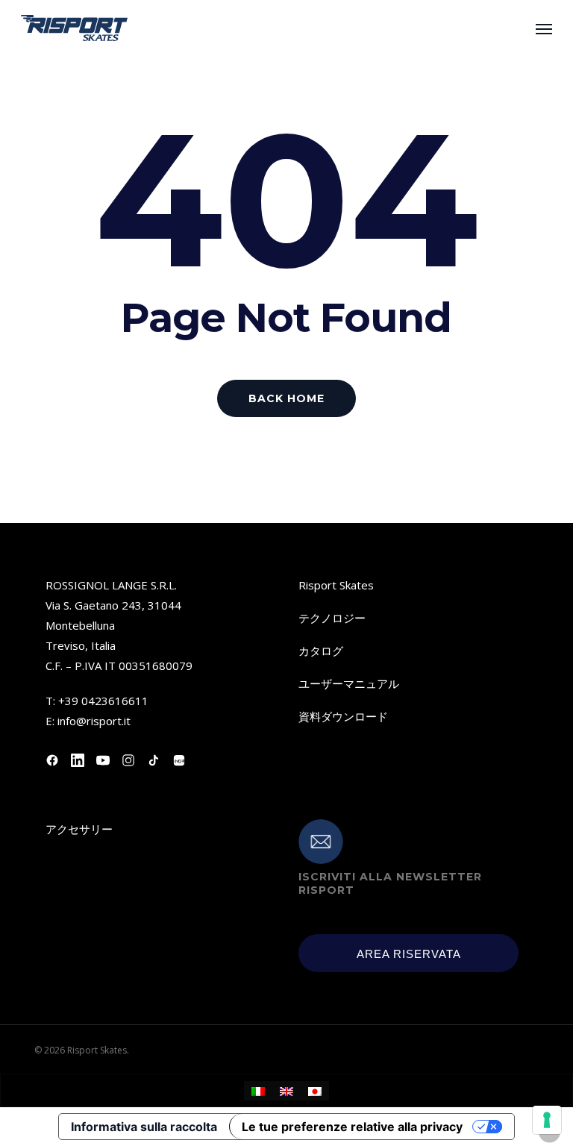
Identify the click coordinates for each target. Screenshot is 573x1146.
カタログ (320, 650)
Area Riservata (409, 954)
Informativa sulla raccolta (144, 1126)
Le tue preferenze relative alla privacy (352, 1126)
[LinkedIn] (77, 760)
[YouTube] (103, 760)
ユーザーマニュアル (348, 683)
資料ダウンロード (343, 716)
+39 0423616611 (103, 700)
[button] (544, 28)
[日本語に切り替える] (315, 1090)
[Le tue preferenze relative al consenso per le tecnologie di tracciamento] (547, 1120)
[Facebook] (52, 760)
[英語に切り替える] (286, 1090)
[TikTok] (153, 760)
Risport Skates (336, 584)
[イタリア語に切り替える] (258, 1090)
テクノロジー (332, 617)
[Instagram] (128, 760)
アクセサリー (79, 828)
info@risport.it (94, 720)
